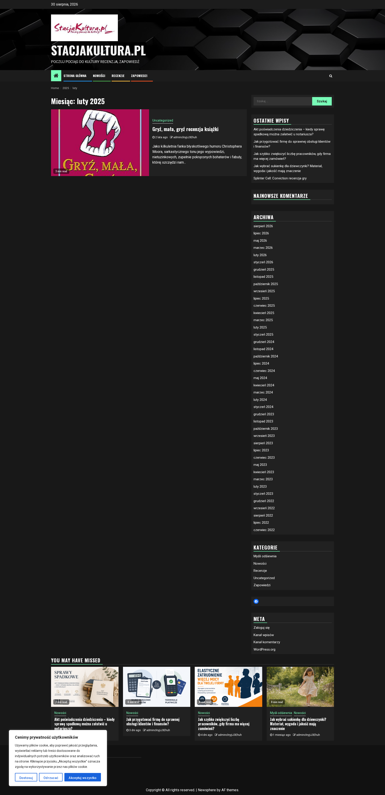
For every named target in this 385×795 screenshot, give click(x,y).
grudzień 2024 (264, 342)
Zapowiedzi (139, 75)
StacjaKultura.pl (98, 50)
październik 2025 (266, 284)
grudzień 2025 (264, 270)
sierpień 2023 (263, 443)
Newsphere (207, 790)
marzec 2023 (263, 479)
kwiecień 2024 (264, 385)
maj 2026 (260, 241)
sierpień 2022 (263, 515)
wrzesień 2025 (264, 291)
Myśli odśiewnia (265, 556)
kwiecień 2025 (264, 313)
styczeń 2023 (263, 494)
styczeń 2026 (263, 262)
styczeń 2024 (263, 407)
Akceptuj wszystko (82, 778)
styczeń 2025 (263, 335)
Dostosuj (26, 778)
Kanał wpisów (264, 635)
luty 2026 (260, 255)
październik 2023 (266, 429)
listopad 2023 (263, 421)
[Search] (331, 76)
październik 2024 (266, 356)
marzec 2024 (263, 392)
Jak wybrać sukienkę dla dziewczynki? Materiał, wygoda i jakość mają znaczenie (298, 724)
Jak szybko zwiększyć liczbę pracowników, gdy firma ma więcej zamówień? (223, 724)
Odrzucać (50, 778)
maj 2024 (260, 378)
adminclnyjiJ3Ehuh (185, 137)
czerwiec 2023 (264, 458)
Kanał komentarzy (267, 642)
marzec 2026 (263, 248)
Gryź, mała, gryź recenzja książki (185, 128)
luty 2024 (260, 400)
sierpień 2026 (263, 226)
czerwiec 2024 (264, 371)
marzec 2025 (263, 320)
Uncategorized (162, 120)
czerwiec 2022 (264, 530)
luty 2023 (260, 487)
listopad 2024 (263, 349)
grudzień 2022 (264, 501)
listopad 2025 (263, 277)
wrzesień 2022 (264, 508)
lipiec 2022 (261, 523)
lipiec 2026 (261, 233)
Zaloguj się (262, 628)
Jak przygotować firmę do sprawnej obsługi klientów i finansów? (152, 722)
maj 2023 (260, 465)
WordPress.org (264, 649)
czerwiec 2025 (264, 306)
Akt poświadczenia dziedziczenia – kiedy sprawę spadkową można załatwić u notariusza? (84, 724)
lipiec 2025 (261, 298)
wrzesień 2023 (264, 436)
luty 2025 (260, 327)
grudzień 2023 (264, 414)
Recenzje (118, 75)
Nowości (99, 75)
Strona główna (74, 75)
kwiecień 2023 (264, 472)
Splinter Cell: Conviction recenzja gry (280, 178)
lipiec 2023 (261, 450)
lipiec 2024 (261, 363)
